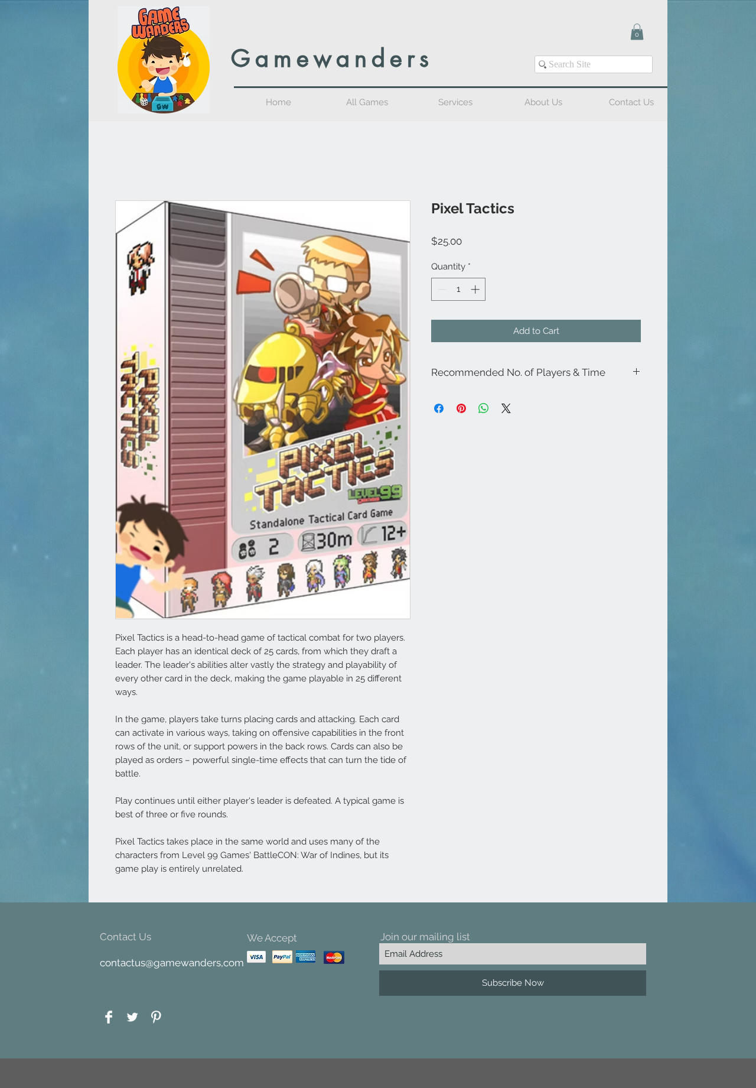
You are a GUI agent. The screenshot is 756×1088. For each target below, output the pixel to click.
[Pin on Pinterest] (461, 409)
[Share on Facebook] (439, 409)
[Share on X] (506, 409)
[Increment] (476, 290)
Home (128, 158)
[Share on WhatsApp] (484, 409)
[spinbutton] (458, 290)
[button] (637, 32)
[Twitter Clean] (132, 1018)
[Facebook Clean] (108, 1018)
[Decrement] (441, 290)
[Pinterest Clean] (155, 1018)
